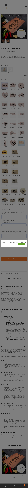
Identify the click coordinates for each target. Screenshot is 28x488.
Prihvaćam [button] (21, 244)
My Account (4, 486)
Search (14, 486)
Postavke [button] (14, 244)
